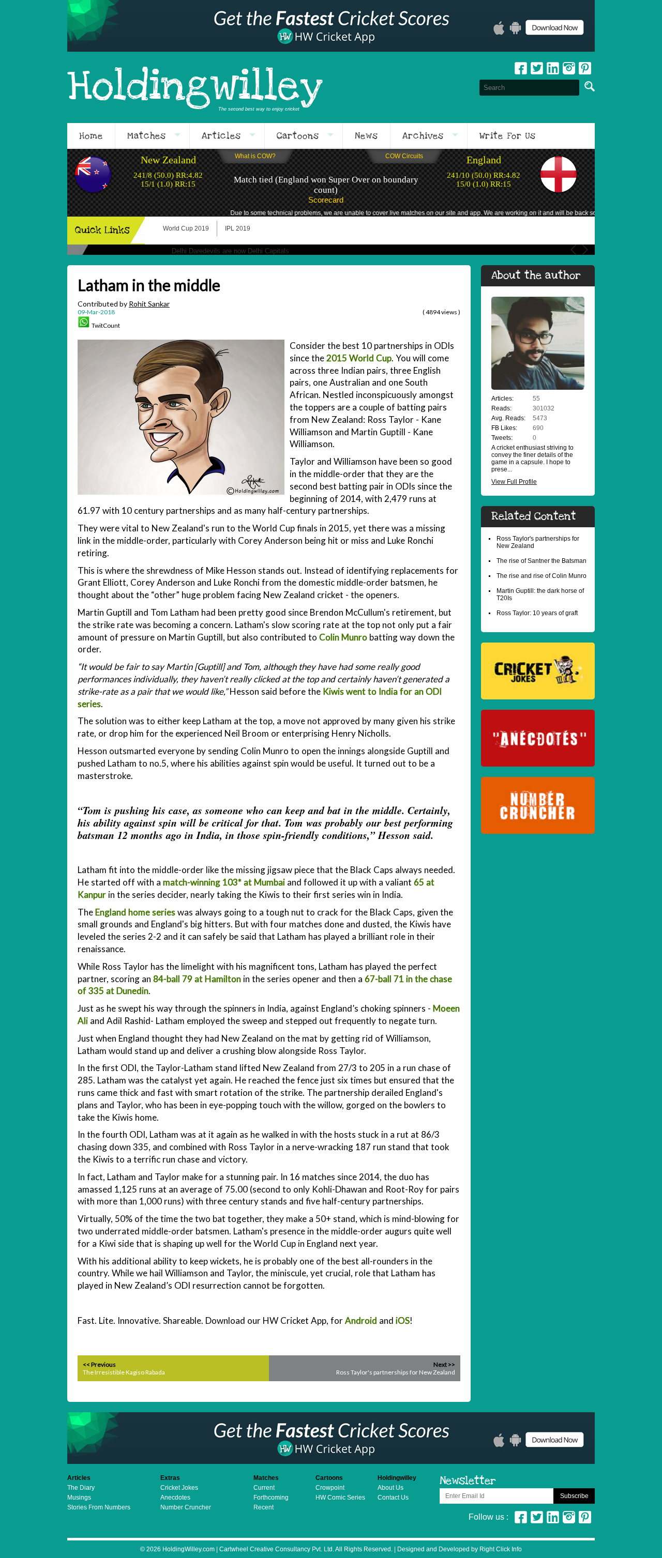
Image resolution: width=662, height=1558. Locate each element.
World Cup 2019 (186, 228)
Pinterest (585, 1517)
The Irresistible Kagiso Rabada (124, 1372)
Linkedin (553, 68)
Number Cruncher (185, 1507)
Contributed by (124, 303)
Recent (263, 1507)
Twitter (537, 68)
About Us (390, 1487)
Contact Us (393, 1497)
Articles (221, 136)
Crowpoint (329, 1487)
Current (264, 1487)
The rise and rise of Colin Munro (541, 575)
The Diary (81, 1487)
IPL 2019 (237, 228)
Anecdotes (175, 1497)
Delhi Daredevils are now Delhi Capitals (230, 251)
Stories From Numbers (98, 1507)
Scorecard (325, 199)
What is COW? (255, 156)
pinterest (585, 68)
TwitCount (106, 325)
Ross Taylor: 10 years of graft (537, 613)
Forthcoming (271, 1497)
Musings (79, 1497)
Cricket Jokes (179, 1487)
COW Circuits (404, 156)
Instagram (569, 68)
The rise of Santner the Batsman (541, 560)
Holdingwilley (195, 87)
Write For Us (507, 136)
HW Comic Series (340, 1497)
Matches (146, 136)
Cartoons (298, 136)
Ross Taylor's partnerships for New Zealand (395, 1372)
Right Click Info (500, 1549)
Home (91, 136)
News (366, 136)
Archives (423, 136)
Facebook (521, 68)
